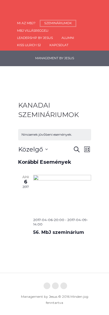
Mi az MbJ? (26, 23)
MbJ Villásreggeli (32, 31)
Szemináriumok (58, 23)
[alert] (54, 134)
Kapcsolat (58, 45)
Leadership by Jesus (35, 38)
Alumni (67, 38)
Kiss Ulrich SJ (29, 45)
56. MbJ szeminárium (58, 232)
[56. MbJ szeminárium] (62, 194)
